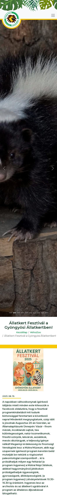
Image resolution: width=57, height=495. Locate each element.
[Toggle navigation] (53, 15)
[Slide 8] (38, 312)
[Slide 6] (30, 312)
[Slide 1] (10, 312)
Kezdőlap (21, 332)
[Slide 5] (26, 312)
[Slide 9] (42, 312)
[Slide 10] (46, 312)
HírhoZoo (35, 332)
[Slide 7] (34, 312)
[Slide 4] (22, 312)
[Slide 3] (18, 312)
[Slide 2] (14, 312)
